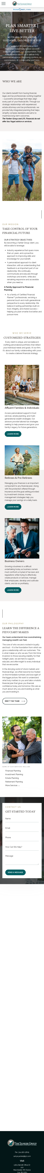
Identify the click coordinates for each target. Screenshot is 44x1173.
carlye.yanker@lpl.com (22, 1156)
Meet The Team (12, 701)
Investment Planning (14, 774)
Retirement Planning (14, 782)
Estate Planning (12, 778)
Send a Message (15, 872)
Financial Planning (13, 771)
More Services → (12, 785)
